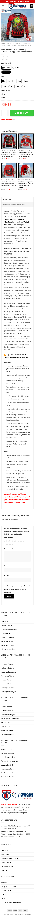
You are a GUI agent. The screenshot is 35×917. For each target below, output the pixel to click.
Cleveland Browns (7, 645)
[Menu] (2, 6)
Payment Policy (6, 890)
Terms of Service (7, 866)
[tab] (17, 199)
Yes (4, 94)
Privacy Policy (6, 862)
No (4, 97)
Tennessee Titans (7, 676)
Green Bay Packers (7, 730)
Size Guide (5, 854)
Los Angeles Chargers (8, 692)
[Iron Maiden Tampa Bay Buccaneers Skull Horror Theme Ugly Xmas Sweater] (26, 170)
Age (3, 63)
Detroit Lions (6, 726)
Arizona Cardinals (7, 765)
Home (3, 44)
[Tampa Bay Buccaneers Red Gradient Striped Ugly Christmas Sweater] (9, 170)
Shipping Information (8, 886)
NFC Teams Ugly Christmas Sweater (19, 44)
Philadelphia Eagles (8, 714)
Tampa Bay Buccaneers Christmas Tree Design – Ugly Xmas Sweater (8, 154)
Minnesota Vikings (7, 734)
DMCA (3, 894)
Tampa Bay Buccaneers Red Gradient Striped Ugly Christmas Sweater (8, 183)
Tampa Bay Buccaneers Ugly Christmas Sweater (17, 45)
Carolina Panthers (7, 753)
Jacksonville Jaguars (8, 672)
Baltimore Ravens (7, 637)
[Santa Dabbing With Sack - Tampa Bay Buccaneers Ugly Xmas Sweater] (26, 141)
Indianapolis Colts (7, 668)
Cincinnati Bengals (7, 641)
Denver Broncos (6, 680)
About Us (4, 850)
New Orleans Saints (8, 757)
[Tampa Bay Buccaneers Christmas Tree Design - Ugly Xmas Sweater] (9, 141)
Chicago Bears (6, 722)
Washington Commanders (10, 718)
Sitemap (4, 870)
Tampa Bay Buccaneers (9, 761)
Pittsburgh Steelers (8, 649)
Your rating (8, 538)
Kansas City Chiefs (7, 684)
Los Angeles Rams (7, 769)
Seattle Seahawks (7, 777)
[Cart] (32, 6)
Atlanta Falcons (6, 749)
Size (3, 76)
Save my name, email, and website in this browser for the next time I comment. (17, 589)
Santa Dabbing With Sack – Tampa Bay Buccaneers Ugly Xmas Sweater (26, 154)
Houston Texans (7, 664)
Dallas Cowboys (6, 707)
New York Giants (7, 711)
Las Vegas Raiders (7, 688)
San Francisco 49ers (8, 773)
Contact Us (5, 882)
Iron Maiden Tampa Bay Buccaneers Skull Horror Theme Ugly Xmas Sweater (25, 184)
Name (6, 566)
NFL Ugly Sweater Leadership (11, 902)
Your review (8, 549)
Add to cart (22, 113)
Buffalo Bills (5, 621)
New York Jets (6, 633)
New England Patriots (9, 629)
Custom (4, 91)
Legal (3, 898)
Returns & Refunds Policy (10, 858)
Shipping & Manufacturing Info (14, 204)
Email (6, 576)
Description (7, 199)
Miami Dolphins (6, 625)
